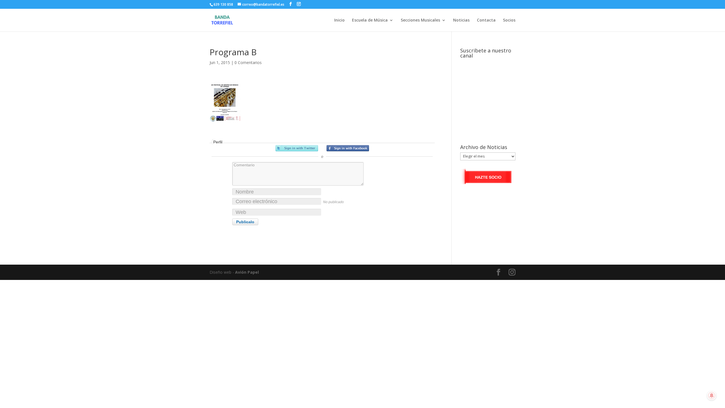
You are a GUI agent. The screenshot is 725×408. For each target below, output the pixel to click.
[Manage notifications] (711, 395)
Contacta (486, 20)
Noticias (461, 20)
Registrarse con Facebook (348, 148)
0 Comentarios (248, 62)
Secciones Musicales (420, 20)
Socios (509, 20)
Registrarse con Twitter (297, 148)
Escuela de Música (370, 20)
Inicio (339, 20)
